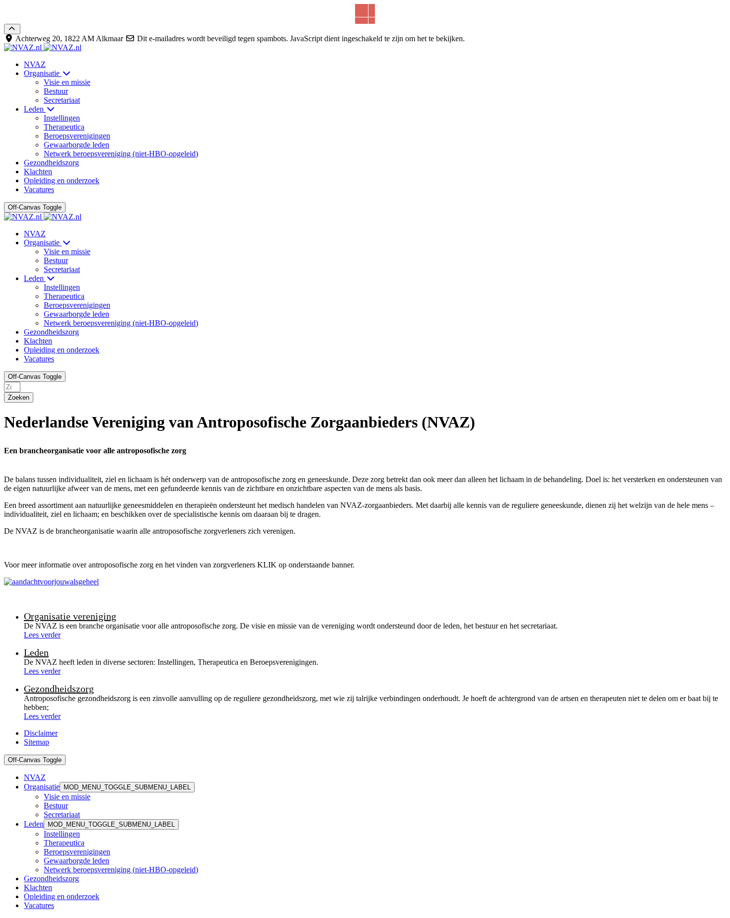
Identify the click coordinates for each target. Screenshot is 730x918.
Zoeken (18, 397)
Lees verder (42, 635)
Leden (36, 652)
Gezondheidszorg (59, 688)
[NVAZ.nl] (42, 47)
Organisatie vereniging (70, 616)
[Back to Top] (12, 29)
